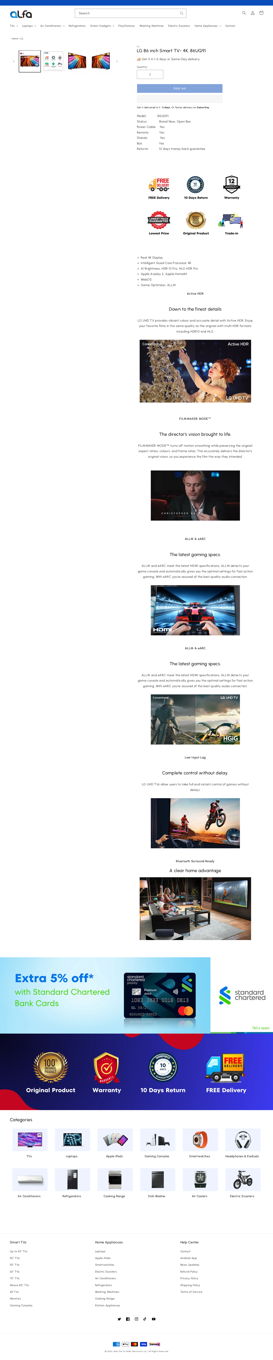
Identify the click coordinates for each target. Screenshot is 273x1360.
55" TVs (15, 1264)
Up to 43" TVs (18, 1251)
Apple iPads (114, 1156)
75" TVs (15, 1278)
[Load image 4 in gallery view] (101, 61)
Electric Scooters (242, 1196)
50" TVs (15, 1258)
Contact (185, 1251)
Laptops (71, 1156)
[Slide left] (14, 61)
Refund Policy (189, 1271)
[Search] (182, 13)
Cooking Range (114, 1196)
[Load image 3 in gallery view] (77, 61)
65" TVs (15, 1271)
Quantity (142, 66)
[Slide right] (117, 61)
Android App (188, 1258)
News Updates (189, 1264)
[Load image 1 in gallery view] (30, 61)
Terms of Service (191, 1292)
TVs (29, 1156)
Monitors (15, 1298)
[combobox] (130, 13)
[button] (180, 99)
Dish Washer (157, 1196)
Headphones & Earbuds (242, 1156)
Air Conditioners (29, 1196)
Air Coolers (199, 1196)
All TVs (14, 1292)
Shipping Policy (190, 1285)
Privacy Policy (189, 1278)
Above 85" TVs (19, 1285)
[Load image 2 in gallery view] (53, 61)
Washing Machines (107, 1292)
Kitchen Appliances (107, 1305)
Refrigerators (71, 1196)
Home (15, 38)
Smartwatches (199, 1156)
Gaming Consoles (157, 1156)
